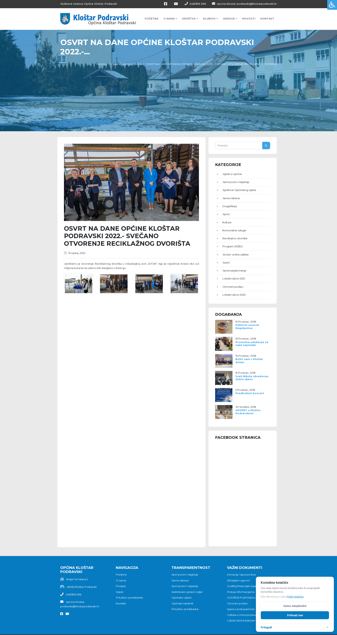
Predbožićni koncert (249, 393)
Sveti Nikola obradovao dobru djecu (252, 378)
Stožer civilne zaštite (236, 254)
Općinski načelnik (182, 603)
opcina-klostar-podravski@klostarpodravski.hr (246, 3)
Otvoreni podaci (233, 286)
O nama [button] (169, 18)
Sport (226, 214)
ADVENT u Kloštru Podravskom (247, 412)
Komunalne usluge (234, 230)
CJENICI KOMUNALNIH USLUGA (246, 620)
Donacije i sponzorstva (241, 574)
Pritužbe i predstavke (129, 597)
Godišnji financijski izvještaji (244, 586)
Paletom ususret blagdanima (247, 326)
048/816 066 (197, 3)
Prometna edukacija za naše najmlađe (251, 344)
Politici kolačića (295, 596)
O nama (121, 580)
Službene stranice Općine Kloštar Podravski (88, 3)
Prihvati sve (295, 615)
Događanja (230, 206)
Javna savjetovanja (234, 270)
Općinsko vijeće (181, 597)
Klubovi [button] (209, 18)
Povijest (121, 586)
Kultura (227, 222)
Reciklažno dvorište (235, 238)
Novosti (248, 18)
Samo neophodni (294, 606)
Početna (151, 18)
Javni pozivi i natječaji (236, 182)
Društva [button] (189, 18)
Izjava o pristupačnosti (241, 609)
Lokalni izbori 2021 (234, 278)
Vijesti (114, 64)
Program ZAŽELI (233, 246)
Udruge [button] (229, 18)
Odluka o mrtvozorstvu (241, 614)
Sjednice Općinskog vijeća (239, 190)
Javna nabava (231, 198)
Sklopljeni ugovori (238, 580)
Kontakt (267, 18)
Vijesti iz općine (132, 64)
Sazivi (226, 262)
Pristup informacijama (241, 591)
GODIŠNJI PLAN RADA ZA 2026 (246, 597)
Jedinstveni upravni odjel (186, 591)
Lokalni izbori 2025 (234, 294)
